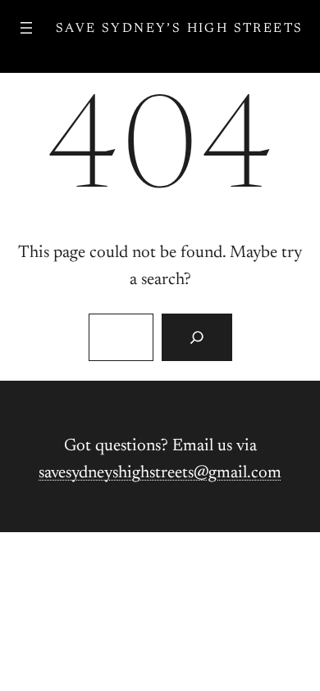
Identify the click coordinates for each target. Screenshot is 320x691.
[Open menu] (26, 28)
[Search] (196, 337)
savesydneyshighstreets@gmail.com (160, 473)
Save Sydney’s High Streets (179, 28)
